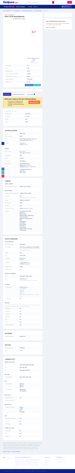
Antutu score (8, 82)
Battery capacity (9, 79)
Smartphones (8, 111)
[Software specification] (3, 157)
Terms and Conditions (61, 461)
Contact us (47, 461)
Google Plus (47, 465)
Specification (7, 94)
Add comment (34, 102)
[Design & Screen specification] (3, 146)
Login (69, 2)
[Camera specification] (3, 150)
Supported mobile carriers (19, 94)
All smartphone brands (27, 10)
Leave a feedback (16, 451)
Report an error (6, 451)
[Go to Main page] (8, 457)
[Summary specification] (3, 143)
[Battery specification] (3, 160)
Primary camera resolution (11, 73)
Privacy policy (59, 459)
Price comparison (7, 10)
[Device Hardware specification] (3, 153)
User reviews (31, 94)
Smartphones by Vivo (34, 62)
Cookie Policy (59, 462)
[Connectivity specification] (3, 164)
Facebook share (29, 85)
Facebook (47, 462)
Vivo (35, 61)
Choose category (20, 6)
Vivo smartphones (38, 10)
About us (36, 6)
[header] (53, 2)
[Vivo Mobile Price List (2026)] (34, 59)
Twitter (46, 464)
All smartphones (16, 10)
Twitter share (37, 85)
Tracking (30, 6)
